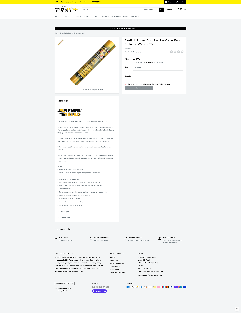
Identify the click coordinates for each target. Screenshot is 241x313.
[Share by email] (182, 51)
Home (57, 16)
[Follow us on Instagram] (100, 287)
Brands (64, 16)
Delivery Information (91, 16)
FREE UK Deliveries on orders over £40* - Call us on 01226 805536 (78, 2)
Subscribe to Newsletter (176, 2)
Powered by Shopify (61, 291)
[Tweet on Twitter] (178, 51)
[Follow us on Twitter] (97, 287)
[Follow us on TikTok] (107, 287)
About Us (113, 257)
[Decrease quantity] (135, 76)
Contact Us (114, 260)
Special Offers (136, 16)
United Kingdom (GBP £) (63, 283)
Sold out (139, 88)
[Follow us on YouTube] (104, 287)
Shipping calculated (148, 62)
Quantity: (128, 76)
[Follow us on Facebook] (93, 287)
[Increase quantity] (145, 76)
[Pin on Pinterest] (175, 51)
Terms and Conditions (117, 272)
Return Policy (114, 269)
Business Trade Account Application (115, 16)
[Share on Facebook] (171, 51)
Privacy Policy (115, 266)
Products (76, 16)
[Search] (161, 10)
